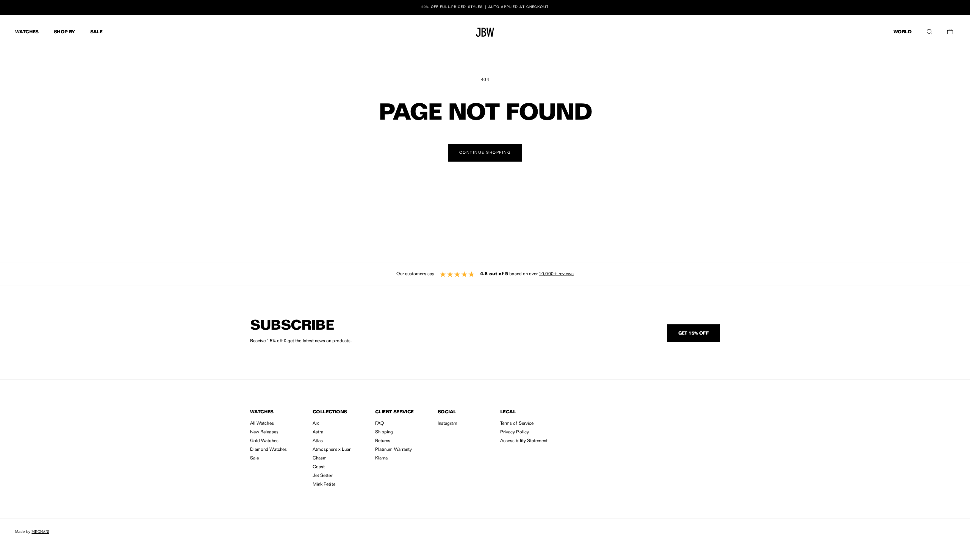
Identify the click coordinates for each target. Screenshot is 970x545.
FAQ (379, 423)
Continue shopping (485, 152)
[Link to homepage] (485, 32)
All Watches (262, 423)
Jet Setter (323, 475)
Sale (254, 458)
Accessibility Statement (524, 441)
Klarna (381, 458)
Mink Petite (324, 484)
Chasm (320, 458)
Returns (382, 441)
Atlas (318, 441)
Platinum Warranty (393, 449)
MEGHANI (40, 531)
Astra (318, 432)
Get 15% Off (693, 333)
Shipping (384, 432)
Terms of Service (517, 423)
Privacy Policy (514, 432)
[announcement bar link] (485, 7)
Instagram (448, 423)
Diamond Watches (268, 449)
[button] (929, 30)
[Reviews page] (485, 274)
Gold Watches (264, 441)
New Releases (264, 432)
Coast (319, 467)
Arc (316, 423)
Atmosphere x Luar (331, 449)
